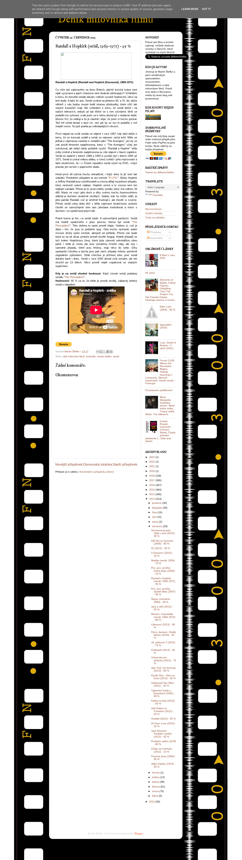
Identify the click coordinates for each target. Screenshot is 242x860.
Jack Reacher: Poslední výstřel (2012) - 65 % (161, 734)
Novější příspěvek (69, 464)
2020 (152, 471)
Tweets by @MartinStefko (159, 172)
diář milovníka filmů (74, 356)
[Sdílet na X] (104, 351)
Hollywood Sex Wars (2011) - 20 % (162, 684)
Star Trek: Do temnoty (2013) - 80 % (163, 669)
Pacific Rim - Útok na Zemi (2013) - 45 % (163, 677)
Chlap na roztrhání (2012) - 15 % (161, 750)
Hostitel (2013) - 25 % (163, 718)
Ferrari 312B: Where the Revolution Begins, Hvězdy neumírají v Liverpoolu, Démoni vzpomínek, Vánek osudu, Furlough (160, 372)
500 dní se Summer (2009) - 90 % (162, 542)
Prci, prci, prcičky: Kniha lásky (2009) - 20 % (163, 571)
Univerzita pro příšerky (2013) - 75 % (163, 660)
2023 (152, 457)
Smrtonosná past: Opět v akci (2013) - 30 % (163, 533)
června (156, 772)
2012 (152, 801)
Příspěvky (155, 232)
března (156, 786)
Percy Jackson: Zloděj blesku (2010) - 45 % (163, 635)
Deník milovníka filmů (105, 19)
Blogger (138, 833)
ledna (155, 796)
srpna (155, 521)
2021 (152, 466)
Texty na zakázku (155, 217)
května (156, 777)
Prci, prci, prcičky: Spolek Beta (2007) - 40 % (163, 591)
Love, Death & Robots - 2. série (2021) (168, 345)
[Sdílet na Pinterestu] (111, 351)
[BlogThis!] (101, 351)
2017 (152, 480)
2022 (152, 461)
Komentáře (155, 238)
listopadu (157, 507)
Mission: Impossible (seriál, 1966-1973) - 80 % (163, 617)
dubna (156, 782)
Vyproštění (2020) (166, 326)
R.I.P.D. (113, 177)
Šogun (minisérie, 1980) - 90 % (161, 600)
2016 (152, 485)
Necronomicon (153, 209)
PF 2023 (150, 273)
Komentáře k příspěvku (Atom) (97, 472)
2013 (152, 499)
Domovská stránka (97, 464)
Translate (157, 195)
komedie (91, 356)
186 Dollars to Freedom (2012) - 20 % (162, 711)
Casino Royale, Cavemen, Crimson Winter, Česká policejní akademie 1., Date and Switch (160, 431)
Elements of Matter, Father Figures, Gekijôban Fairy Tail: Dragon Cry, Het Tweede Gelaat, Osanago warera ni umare (160, 290)
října (155, 512)
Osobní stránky (153, 213)
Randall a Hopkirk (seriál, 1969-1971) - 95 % (163, 581)
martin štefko (104, 356)
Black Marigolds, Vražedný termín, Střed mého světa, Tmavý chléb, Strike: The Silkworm (160, 406)
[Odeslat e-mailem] (98, 351)
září (154, 517)
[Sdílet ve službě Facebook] (108, 351)
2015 (152, 489)
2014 (152, 494)
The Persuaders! (74, 277)
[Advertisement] (96, 815)
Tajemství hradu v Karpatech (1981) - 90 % (163, 693)
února (155, 791)
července (157, 526)
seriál (116, 356)
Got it (206, 9)
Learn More (189, 9)
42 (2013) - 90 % (160, 548)
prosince (157, 503)
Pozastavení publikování (159, 390)
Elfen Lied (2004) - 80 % (167, 308)
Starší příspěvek (124, 464)
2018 (152, 475)
